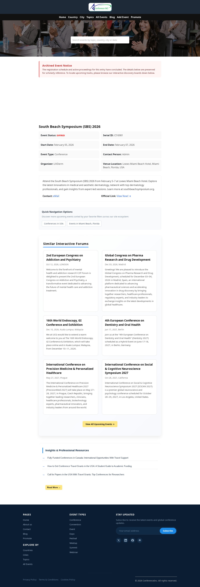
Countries (28, 550)
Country (73, 17)
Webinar (74, 552)
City (82, 17)
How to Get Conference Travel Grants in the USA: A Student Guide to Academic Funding (89, 466)
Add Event (123, 17)
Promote (136, 17)
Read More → (53, 487)
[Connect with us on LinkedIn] (125, 540)
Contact (27, 529)
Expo (72, 533)
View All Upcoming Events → (100, 424)
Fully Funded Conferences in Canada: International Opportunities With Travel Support (87, 458)
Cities (25, 555)
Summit (73, 547)
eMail (56, 196)
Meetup (73, 543)
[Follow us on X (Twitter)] (118, 540)
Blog (112, 17)
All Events (101, 17)
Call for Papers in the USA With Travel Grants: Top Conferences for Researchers (85, 474)
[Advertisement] (100, 102)
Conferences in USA (53, 223)
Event (72, 529)
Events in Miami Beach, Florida (84, 223)
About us (27, 524)
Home (62, 17)
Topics (90, 17)
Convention (75, 524)
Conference (75, 520)
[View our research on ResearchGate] (139, 540)
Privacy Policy (29, 579)
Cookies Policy (68, 579)
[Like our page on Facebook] (132, 540)
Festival (73, 538)
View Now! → (124, 196)
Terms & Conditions (48, 579)
